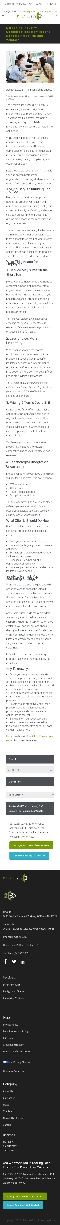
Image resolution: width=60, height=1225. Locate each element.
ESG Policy (9, 1038)
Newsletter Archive (13, 1118)
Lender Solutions (12, 984)
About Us (8, 1091)
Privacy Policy (10, 1024)
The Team (8, 1111)
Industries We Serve (13, 998)
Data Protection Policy (15, 1031)
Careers (7, 1124)
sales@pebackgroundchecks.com (39, 11)
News (6, 1104)
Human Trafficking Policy (16, 1051)
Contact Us (9, 1097)
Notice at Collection (14, 1071)
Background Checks (41, 89)
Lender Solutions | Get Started (29, 855)
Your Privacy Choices (19, 1062)
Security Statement (13, 1044)
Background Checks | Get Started (31, 845)
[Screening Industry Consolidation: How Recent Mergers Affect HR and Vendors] (30, 67)
